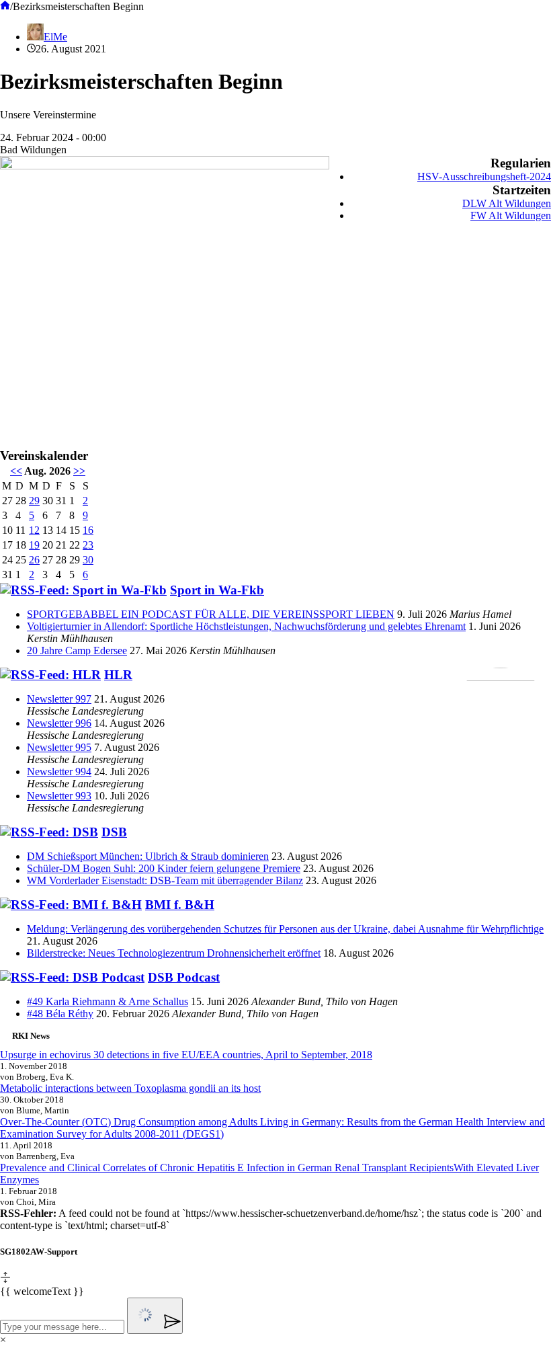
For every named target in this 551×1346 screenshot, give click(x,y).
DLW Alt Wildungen (506, 203)
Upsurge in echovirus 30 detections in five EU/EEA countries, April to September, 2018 (186, 1054)
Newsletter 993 (59, 795)
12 (34, 530)
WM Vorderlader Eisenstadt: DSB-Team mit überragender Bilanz (165, 880)
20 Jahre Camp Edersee (77, 650)
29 (34, 500)
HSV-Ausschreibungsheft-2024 (484, 176)
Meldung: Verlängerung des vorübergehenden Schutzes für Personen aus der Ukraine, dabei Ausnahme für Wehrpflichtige (285, 929)
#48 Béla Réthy (60, 1013)
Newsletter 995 (59, 747)
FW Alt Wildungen (510, 215)
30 (88, 559)
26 (34, 559)
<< (16, 471)
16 (88, 530)
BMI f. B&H (179, 905)
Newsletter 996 (59, 723)
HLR (118, 675)
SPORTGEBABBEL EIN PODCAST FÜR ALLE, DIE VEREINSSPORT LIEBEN (210, 614)
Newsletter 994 (59, 771)
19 (34, 545)
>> (79, 471)
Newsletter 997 (59, 699)
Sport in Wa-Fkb (217, 590)
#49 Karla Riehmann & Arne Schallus (107, 1001)
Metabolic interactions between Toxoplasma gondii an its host (130, 1088)
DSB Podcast (184, 977)
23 (88, 545)
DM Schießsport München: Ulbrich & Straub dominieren (148, 856)
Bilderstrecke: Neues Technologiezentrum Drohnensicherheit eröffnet (174, 953)
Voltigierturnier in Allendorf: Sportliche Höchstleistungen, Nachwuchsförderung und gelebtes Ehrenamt (246, 626)
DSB (114, 832)
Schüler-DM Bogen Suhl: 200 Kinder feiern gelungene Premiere (163, 868)
